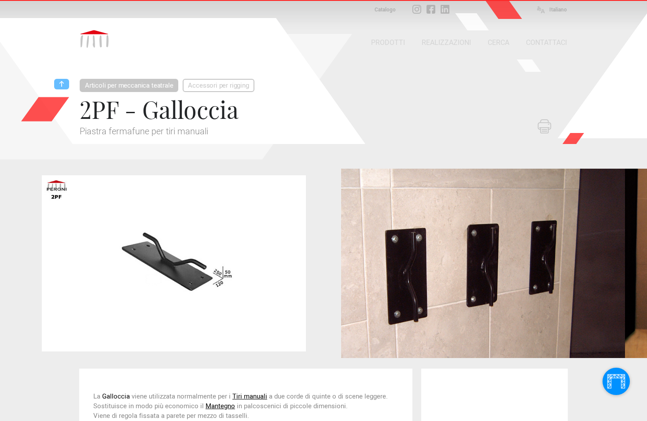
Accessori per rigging (218, 85)
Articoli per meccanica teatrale (129, 85)
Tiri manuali (249, 396)
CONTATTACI (546, 42)
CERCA (498, 42)
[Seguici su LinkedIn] (445, 9)
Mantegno (220, 406)
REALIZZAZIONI (446, 42)
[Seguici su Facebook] (430, 9)
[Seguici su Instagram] (416, 9)
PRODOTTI (388, 42)
